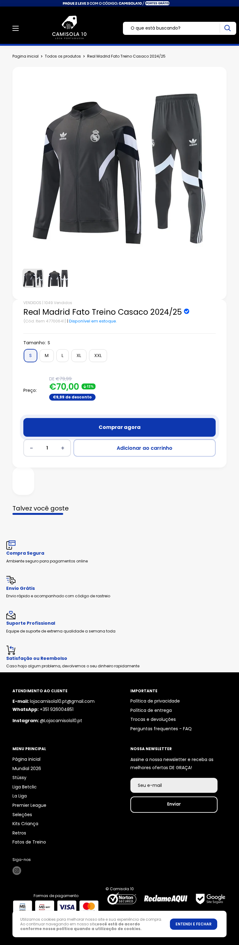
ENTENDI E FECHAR (194, 924)
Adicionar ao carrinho (144, 448)
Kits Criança (25, 823)
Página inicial (26, 759)
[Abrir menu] (15, 28)
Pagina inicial (25, 56)
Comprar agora (120, 427)
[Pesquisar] (227, 28)
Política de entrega (151, 710)
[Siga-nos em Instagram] (16, 870)
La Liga (19, 796)
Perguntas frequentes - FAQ (161, 729)
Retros (19, 833)
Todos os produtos (63, 56)
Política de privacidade (155, 701)
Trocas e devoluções (153, 719)
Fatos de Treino (29, 842)
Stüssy (19, 777)
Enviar (174, 804)
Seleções (22, 814)
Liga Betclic (24, 787)
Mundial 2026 (26, 768)
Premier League (29, 805)
